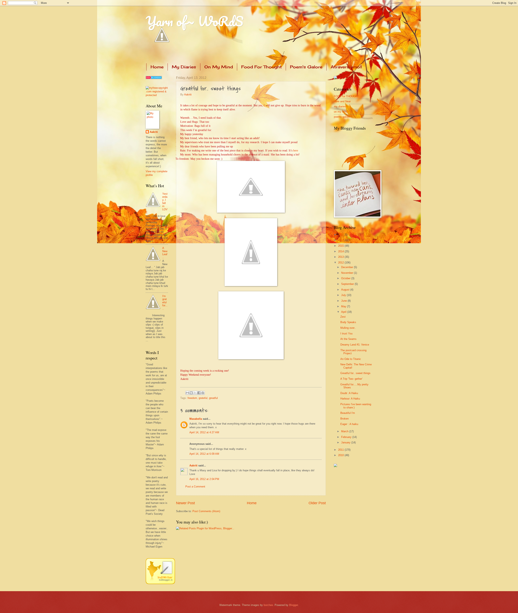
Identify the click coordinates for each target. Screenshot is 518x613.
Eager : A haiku (349, 424)
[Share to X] (195, 393)
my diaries (340, 106)
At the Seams (348, 338)
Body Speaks (348, 322)
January (346, 442)
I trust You (346, 333)
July (344, 295)
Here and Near (342, 101)
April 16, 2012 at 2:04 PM (204, 479)
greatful (213, 398)
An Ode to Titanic (350, 358)
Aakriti (188, 94)
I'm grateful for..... (165, 302)
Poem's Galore (306, 66)
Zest (343, 316)
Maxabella (195, 418)
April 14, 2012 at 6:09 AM (204, 453)
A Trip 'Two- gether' (351, 378)
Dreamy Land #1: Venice (354, 344)
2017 (341, 234)
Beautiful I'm (347, 412)
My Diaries (184, 66)
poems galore (342, 116)
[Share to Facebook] (199, 393)
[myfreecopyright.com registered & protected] (157, 95)
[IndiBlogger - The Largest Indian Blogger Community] (160, 583)
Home (157, 66)
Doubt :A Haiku (349, 393)
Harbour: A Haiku (350, 398)
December (347, 267)
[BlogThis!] (191, 393)
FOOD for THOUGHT (346, 96)
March (345, 431)
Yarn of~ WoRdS (194, 21)
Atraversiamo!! (346, 66)
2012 (341, 262)
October (346, 278)
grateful (203, 398)
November (347, 272)
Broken (344, 418)
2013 (341, 256)
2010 (341, 455)
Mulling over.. (348, 327)
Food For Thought (261, 66)
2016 (341, 240)
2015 (341, 245)
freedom (192, 398)
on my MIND (341, 111)
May (344, 306)
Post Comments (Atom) (206, 511)
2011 (341, 449)
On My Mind (218, 66)
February (346, 437)
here (295, 150)
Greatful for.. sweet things (355, 373)
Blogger (293, 605)
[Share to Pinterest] (203, 393)
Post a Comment (195, 486)
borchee (268, 605)
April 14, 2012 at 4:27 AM (204, 432)
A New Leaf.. (164, 252)
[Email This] (187, 393)
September (348, 283)
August (345, 289)
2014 (341, 251)
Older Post (317, 503)
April (344, 311)
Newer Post (185, 503)
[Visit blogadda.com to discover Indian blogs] (154, 78)
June (344, 300)
